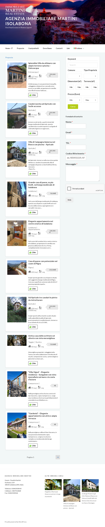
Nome (69, 122)
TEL (68, 143)
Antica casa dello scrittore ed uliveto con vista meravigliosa (41, 337)
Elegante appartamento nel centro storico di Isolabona (40, 222)
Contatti (59, 48)
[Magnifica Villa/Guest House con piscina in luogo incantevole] (53, 484)
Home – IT (9, 48)
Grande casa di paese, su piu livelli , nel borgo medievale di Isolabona (41, 184)
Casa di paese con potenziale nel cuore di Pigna (42, 262)
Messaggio (71, 164)
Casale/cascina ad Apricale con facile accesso (42, 105)
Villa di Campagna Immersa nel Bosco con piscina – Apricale (41, 143)
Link (68, 48)
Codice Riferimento (76, 153)
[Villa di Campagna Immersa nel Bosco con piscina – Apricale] (71, 490)
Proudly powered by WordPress (16, 522)
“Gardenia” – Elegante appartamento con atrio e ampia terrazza (42, 416)
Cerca (72, 106)
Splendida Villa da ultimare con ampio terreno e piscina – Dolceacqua (42, 65)
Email (69, 132)
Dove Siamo (47, 48)
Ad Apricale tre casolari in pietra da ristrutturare (42, 298)
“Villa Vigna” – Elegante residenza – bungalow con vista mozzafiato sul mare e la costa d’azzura (42, 376)
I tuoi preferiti (33, 48)
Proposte (20, 48)
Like (34, 95)
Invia (69, 200)
